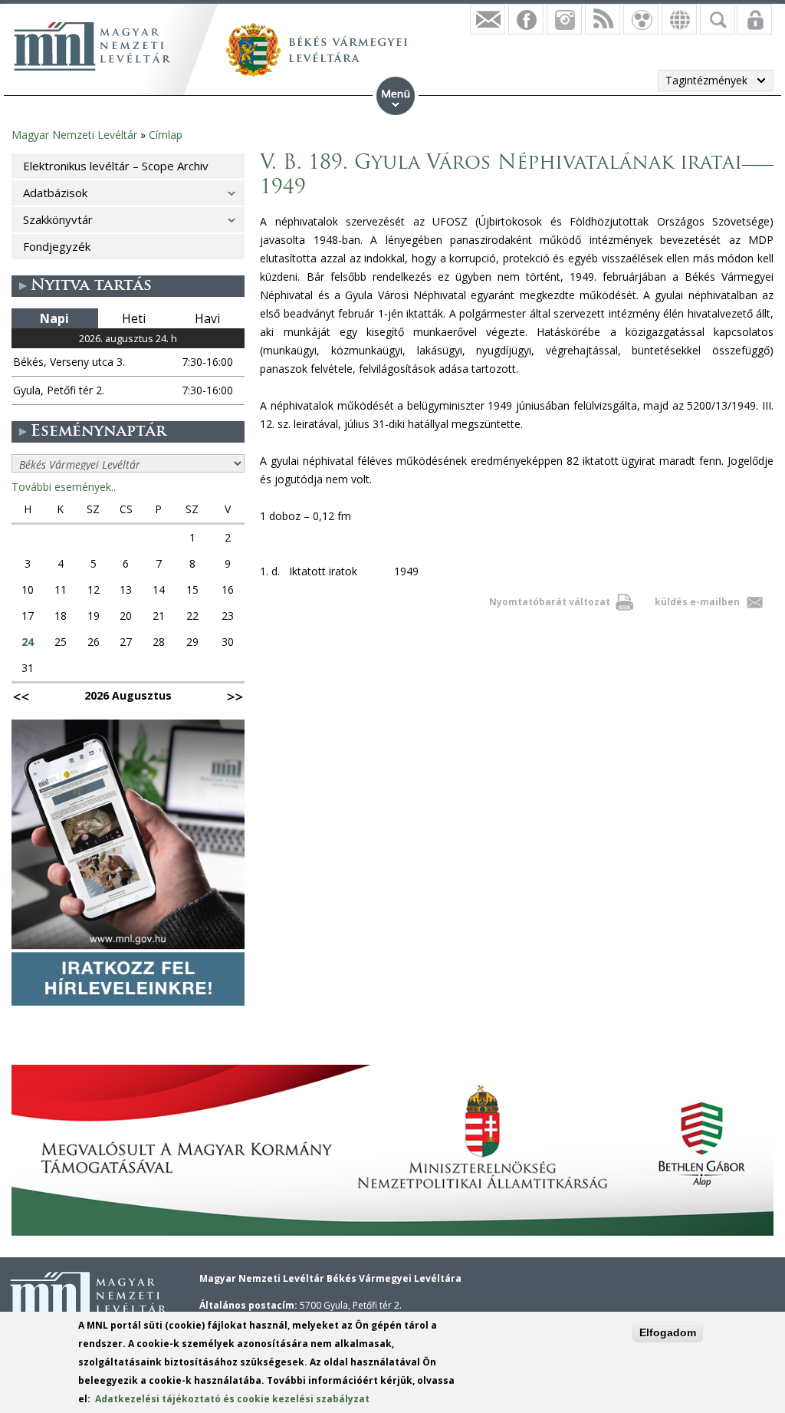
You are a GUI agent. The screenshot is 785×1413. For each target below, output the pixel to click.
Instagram (564, 19)
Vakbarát (641, 19)
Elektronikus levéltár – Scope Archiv (116, 165)
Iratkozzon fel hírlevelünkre (487, 19)
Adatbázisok (55, 192)
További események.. (63, 486)
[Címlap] (91, 46)
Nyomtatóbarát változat (549, 601)
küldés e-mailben (697, 601)
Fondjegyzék (56, 246)
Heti (134, 318)
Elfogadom (667, 1332)
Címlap (165, 134)
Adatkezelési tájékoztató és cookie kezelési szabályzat (232, 1398)
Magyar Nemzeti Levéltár (74, 134)
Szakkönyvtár (58, 219)
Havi (207, 318)
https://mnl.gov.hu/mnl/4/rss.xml (602, 19)
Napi (54, 318)
